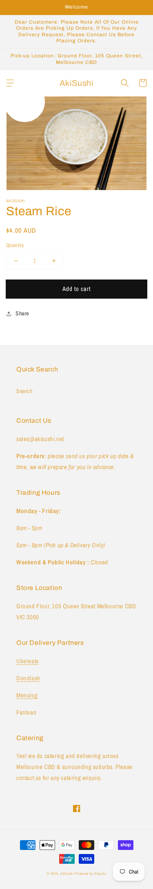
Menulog (27, 695)
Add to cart (76, 288)
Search (24, 391)
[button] (10, 83)
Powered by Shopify (90, 873)
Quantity (15, 245)
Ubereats (27, 661)
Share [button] (22, 313)
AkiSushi (67, 873)
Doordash (28, 678)
